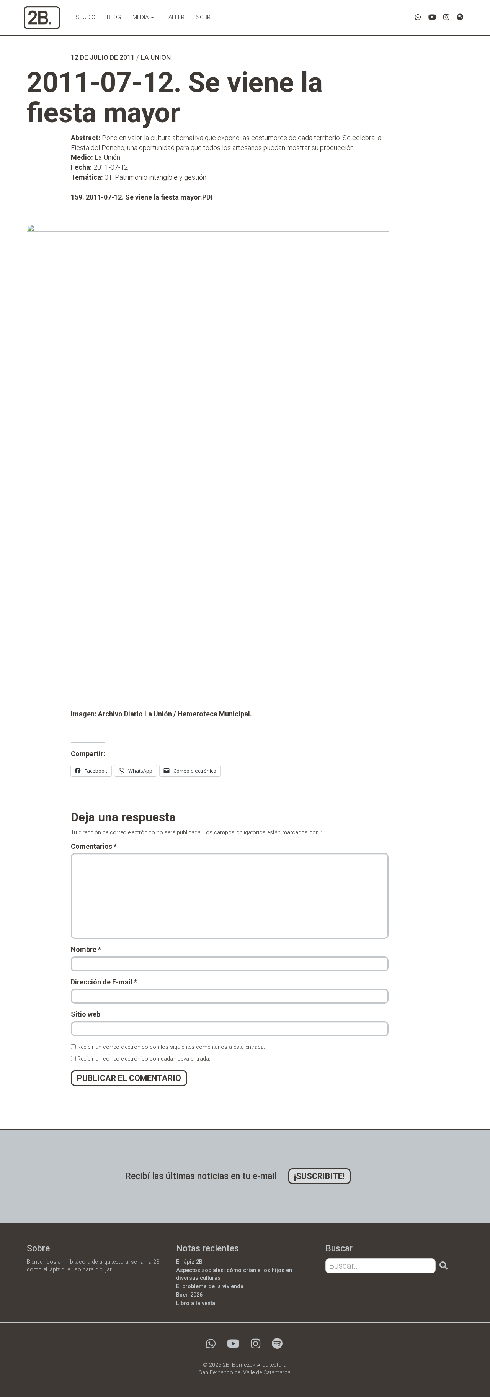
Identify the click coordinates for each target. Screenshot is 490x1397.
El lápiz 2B (189, 1262)
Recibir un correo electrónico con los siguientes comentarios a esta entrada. (171, 1047)
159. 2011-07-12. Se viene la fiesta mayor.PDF (142, 197)
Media (141, 17)
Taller (175, 17)
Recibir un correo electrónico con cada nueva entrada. (143, 1059)
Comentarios (94, 846)
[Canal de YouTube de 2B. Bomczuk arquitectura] (432, 17)
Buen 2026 (189, 1295)
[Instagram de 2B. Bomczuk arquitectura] (446, 17)
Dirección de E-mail (104, 982)
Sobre (205, 17)
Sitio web (85, 1014)
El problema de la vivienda (209, 1286)
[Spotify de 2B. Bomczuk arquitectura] (460, 17)
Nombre (86, 949)
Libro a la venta (195, 1303)
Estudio (83, 17)
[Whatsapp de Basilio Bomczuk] (418, 17)
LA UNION (155, 57)
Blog (114, 17)
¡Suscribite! (319, 1176)
